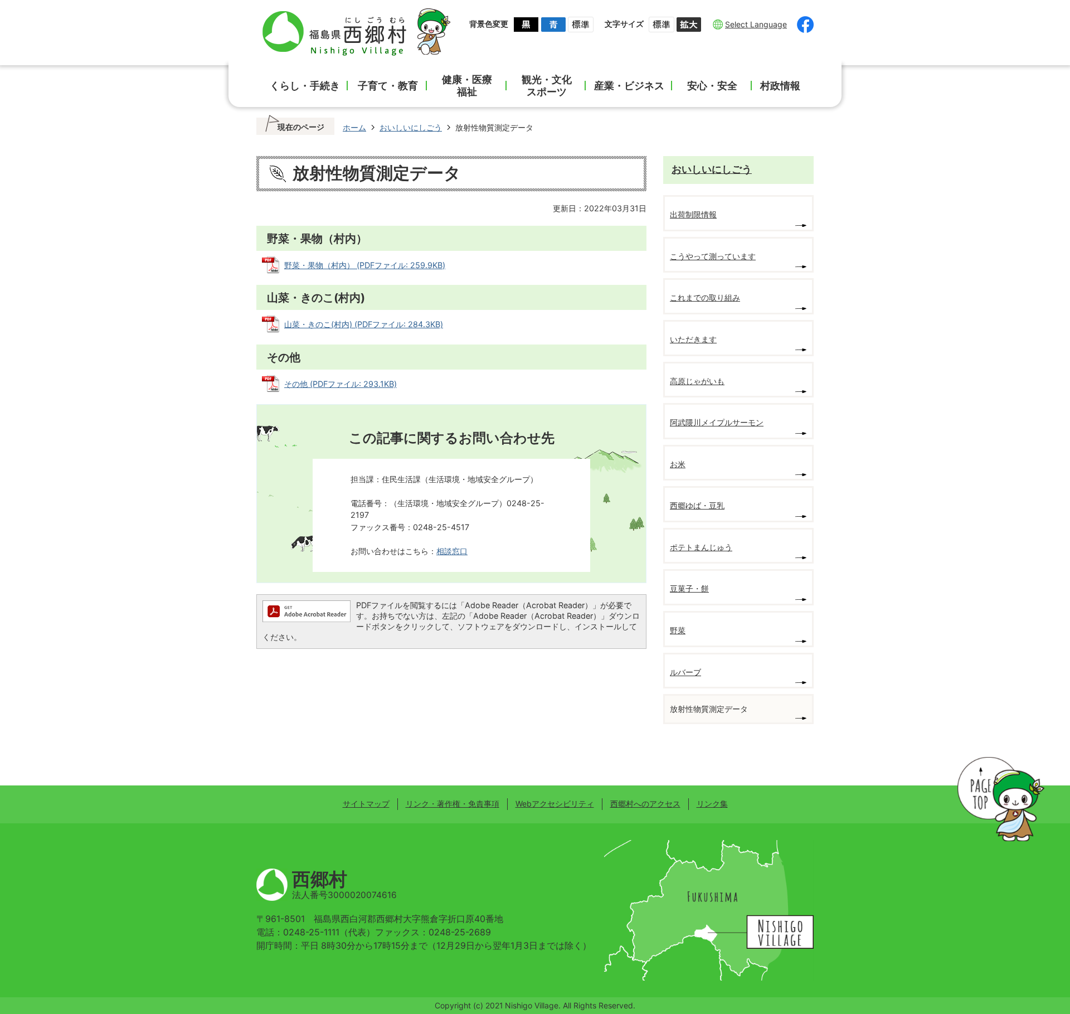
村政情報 (780, 85)
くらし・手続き (305, 85)
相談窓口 (452, 551)
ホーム (354, 127)
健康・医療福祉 (467, 86)
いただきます (693, 339)
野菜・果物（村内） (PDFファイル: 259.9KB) (364, 265)
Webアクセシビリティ (554, 803)
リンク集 (712, 803)
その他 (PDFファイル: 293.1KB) (340, 384)
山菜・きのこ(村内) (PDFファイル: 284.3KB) (363, 324)
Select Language (756, 24)
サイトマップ (366, 803)
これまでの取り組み (705, 297)
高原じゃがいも (697, 381)
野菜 (677, 630)
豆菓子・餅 (689, 588)
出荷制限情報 (693, 214)
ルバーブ (685, 672)
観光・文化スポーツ (547, 86)
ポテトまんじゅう (701, 547)
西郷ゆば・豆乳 (697, 505)
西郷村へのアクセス (645, 803)
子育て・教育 (388, 85)
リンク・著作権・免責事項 (452, 803)
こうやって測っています (713, 256)
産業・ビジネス (629, 85)
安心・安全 (712, 85)
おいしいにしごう (411, 127)
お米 (677, 464)
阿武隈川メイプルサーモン (716, 422)
